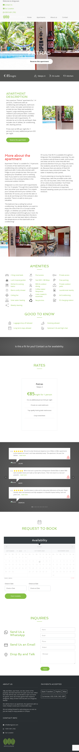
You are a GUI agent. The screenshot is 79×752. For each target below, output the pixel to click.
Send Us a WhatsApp (17, 633)
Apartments (41, 17)
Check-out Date (33, 584)
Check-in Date (9, 584)
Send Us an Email (22, 644)
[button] (2, 241)
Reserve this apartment (39, 61)
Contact (65, 17)
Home (29, 17)
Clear (72, 578)
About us (53, 17)
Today (39, 547)
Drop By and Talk (22, 654)
